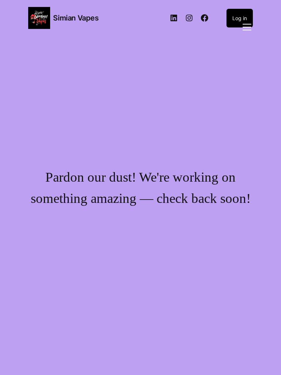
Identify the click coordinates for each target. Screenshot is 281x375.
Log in (239, 18)
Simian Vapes (75, 18)
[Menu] (247, 26)
